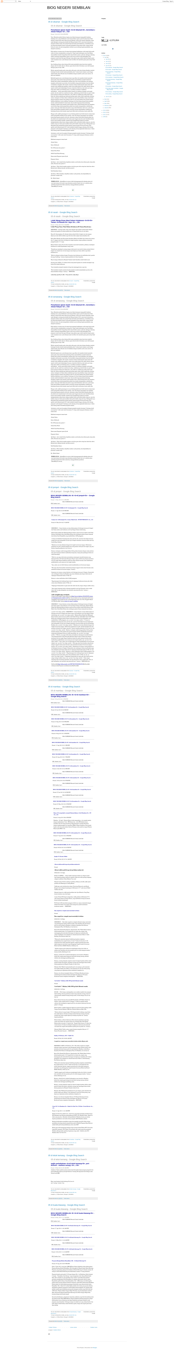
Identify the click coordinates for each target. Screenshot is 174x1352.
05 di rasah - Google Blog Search (62, 212)
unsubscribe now (72, 199)
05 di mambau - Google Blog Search (64, 687)
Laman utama (73, 1327)
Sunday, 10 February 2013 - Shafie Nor (64, 1035)
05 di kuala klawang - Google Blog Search (66, 1205)
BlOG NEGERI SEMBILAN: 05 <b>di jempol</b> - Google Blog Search (73, 496)
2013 (104, 110)
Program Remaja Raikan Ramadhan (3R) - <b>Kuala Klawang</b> (69, 1261)
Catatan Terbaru (53, 1327)
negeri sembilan (74, 601)
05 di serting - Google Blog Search (113, 94)
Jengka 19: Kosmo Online (60, 856)
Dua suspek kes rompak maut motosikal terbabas (66, 910)
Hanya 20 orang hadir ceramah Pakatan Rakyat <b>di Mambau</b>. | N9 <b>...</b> (72, 813)
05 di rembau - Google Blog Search (114, 91)
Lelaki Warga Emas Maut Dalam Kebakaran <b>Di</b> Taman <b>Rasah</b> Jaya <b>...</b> (72, 221)
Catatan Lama (93, 1327)
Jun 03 (107, 63)
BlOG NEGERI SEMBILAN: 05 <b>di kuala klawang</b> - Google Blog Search (72, 1214)
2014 (104, 55)
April (105, 101)
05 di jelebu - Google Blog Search (113, 86)
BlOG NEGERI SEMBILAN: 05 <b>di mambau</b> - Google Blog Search (70, 695)
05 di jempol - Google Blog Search (63, 487)
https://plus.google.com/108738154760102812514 (70, 664)
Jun (105, 57)
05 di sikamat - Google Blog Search (63, 22)
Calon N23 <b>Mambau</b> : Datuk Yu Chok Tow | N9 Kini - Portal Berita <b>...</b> (72, 1107)
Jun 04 (107, 61)
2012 (104, 112)
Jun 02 (107, 65)
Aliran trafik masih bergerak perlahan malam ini (67, 864)
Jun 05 (107, 59)
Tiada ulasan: (67, 205)
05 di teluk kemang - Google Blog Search (66, 1155)
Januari (106, 107)
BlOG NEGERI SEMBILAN (68, 8)
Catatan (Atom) (57, 1330)
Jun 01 (107, 96)
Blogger (95, 1347)
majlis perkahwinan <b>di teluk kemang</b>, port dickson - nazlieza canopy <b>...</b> (70, 1164)
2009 (104, 116)
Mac (105, 103)
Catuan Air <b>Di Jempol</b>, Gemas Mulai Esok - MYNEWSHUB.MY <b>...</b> (72, 519)
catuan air (66, 601)
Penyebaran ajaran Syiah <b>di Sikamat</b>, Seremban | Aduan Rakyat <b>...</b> (73, 31)
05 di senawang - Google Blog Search (64, 297)
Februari (106, 105)
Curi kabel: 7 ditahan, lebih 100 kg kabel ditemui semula (68, 981)
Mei (105, 99)
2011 (104, 114)
